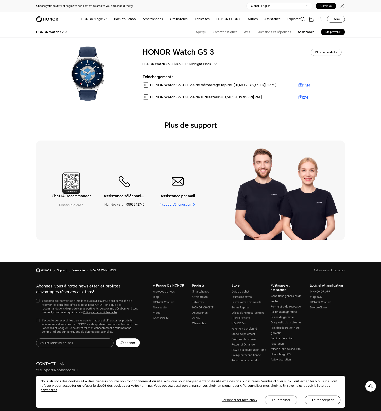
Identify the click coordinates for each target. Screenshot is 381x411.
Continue (326, 6)
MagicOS (316, 296)
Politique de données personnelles (90, 331)
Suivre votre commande (246, 302)
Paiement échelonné (244, 328)
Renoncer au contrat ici (246, 360)
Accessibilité (161, 318)
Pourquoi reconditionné (246, 355)
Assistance (272, 19)
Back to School (125, 19)
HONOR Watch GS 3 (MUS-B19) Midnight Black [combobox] (176, 64)
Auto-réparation (281, 359)
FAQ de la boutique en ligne (249, 349)
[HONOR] (46, 270)
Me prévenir (332, 32)
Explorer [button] (294, 19)
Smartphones (153, 19)
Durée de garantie (282, 317)
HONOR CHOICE (229, 19)
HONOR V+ (239, 323)
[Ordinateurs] (189, 19)
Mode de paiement (243, 334)
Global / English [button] (260, 6)
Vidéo (156, 312)
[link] (311, 19)
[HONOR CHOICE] (242, 19)
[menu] (320, 19)
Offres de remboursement (248, 312)
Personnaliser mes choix (239, 400)
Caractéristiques (225, 32)
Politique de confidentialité (100, 312)
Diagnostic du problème (286, 322)
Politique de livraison (244, 339)
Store (336, 19)
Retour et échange (243, 344)
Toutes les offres (242, 296)
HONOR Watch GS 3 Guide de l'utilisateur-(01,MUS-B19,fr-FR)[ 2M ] (206, 97)
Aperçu (201, 32)
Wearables (199, 323)
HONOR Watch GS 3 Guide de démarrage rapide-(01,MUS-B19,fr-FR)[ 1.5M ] (213, 85)
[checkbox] (88, 306)
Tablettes (202, 19)
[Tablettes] (211, 19)
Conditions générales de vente (286, 299)
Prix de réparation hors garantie (285, 330)
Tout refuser (281, 400)
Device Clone (318, 307)
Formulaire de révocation (286, 306)
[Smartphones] (164, 19)
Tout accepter (323, 400)
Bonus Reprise (240, 307)
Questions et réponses (274, 32)
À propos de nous (164, 291)
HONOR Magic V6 (94, 19)
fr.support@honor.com (175, 204)
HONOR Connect (163, 302)
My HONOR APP (320, 291)
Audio (196, 318)
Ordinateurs (179, 19)
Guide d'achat (240, 291)
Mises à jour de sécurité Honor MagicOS (286, 351)
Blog (156, 296)
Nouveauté (159, 307)
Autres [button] (253, 19)
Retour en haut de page (329, 270)
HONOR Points (241, 318)
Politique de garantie (284, 311)
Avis (247, 32)
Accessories (199, 312)
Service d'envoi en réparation (282, 341)
